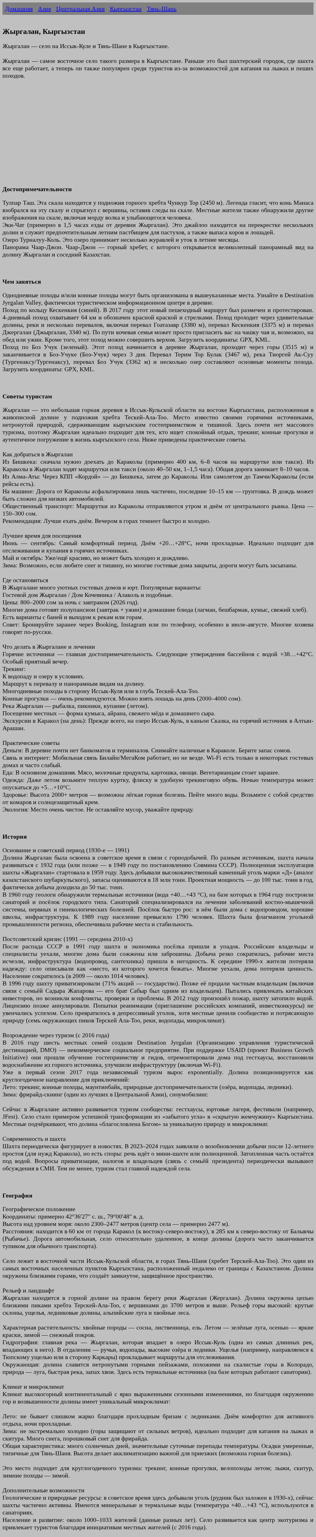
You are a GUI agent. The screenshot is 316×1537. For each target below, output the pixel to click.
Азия (44, 8)
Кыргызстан (126, 8)
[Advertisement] (158, 136)
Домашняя (19, 8)
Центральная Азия (80, 8)
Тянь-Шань (162, 8)
